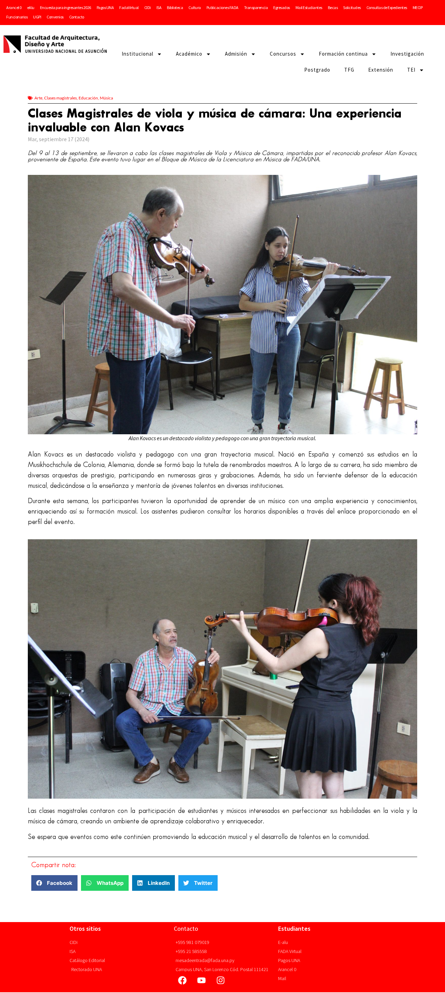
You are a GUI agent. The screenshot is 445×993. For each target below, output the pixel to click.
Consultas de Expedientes (386, 7)
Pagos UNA (105, 7)
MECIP (418, 7)
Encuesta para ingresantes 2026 (65, 7)
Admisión (236, 53)
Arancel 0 (14, 7)
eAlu (30, 7)
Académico (189, 53)
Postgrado (317, 69)
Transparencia (256, 7)
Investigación (407, 53)
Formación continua (343, 53)
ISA (159, 7)
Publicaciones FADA (222, 7)
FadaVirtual (129, 7)
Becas (333, 7)
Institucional (137, 53)
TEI (411, 69)
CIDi (147, 7)
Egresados (281, 7)
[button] (54, 883)
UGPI (37, 16)
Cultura (194, 7)
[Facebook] (182, 980)
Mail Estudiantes (309, 7)
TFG (349, 69)
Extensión (380, 69)
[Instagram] (220, 980)
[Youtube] (201, 980)
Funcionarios (16, 16)
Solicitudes (352, 7)
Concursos (283, 53)
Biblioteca (175, 7)
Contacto (76, 16)
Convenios (55, 16)
